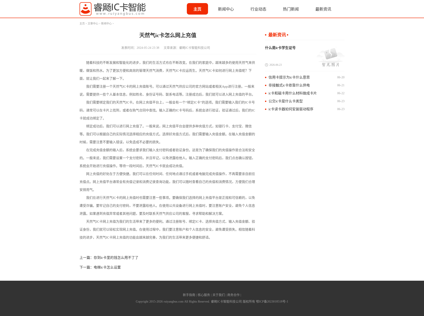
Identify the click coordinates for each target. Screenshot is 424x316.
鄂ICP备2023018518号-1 (272, 301)
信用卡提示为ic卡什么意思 (289, 77)
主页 (197, 9)
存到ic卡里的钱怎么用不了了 (116, 258)
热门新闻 (291, 9)
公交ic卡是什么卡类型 (286, 101)
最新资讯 (323, 9)
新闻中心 (226, 9)
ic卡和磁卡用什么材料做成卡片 (293, 93)
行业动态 (258, 9)
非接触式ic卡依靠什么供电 (289, 85)
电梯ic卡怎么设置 (107, 267)
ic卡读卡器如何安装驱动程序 (291, 109)
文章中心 (93, 23)
